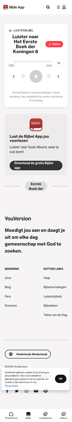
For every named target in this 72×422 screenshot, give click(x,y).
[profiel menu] (61, 7)
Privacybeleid (11, 385)
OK (61, 378)
